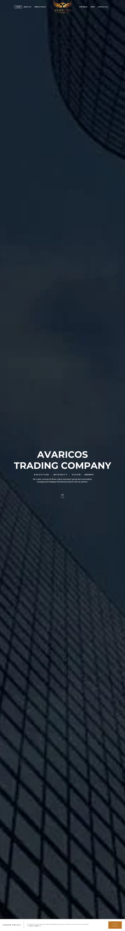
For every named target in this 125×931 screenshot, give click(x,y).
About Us (27, 7)
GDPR (36, 925)
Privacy (31, 925)
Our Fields (83, 7)
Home (18, 7)
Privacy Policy (40, 7)
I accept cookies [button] (115, 925)
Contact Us (102, 7)
